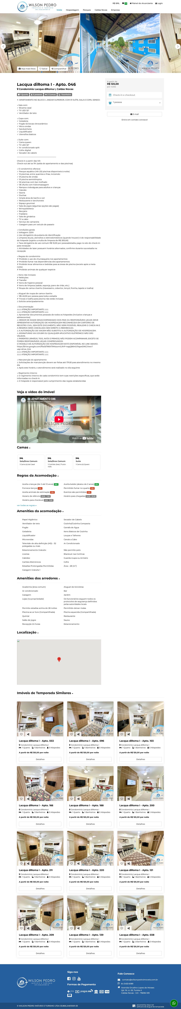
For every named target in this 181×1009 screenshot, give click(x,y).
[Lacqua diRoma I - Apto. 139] (90, 912)
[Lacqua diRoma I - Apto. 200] (140, 783)
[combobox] (137, 103)
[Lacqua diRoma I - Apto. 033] (40, 718)
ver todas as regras (26, 505)
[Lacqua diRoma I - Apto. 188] (90, 783)
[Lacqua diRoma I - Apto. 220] (90, 848)
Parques (87, 10)
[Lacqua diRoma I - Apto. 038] (140, 912)
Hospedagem (72, 10)
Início (59, 10)
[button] (177, 46)
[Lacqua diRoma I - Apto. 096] (90, 718)
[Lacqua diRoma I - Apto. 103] (140, 718)
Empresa (115, 10)
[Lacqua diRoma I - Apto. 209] (40, 912)
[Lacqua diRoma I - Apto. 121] (140, 848)
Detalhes (40, 759)
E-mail (135, 114)
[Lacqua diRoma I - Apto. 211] (40, 848)
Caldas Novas (101, 10)
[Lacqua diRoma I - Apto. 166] (40, 783)
